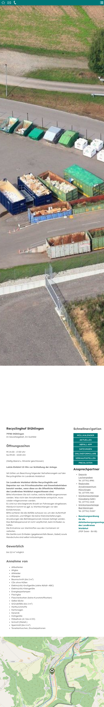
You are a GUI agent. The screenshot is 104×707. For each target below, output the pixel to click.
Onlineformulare (85, 453)
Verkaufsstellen (85, 458)
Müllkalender (85, 435)
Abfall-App (85, 444)
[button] (52, 671)
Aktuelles (86, 440)
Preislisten (85, 462)
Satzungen (85, 449)
